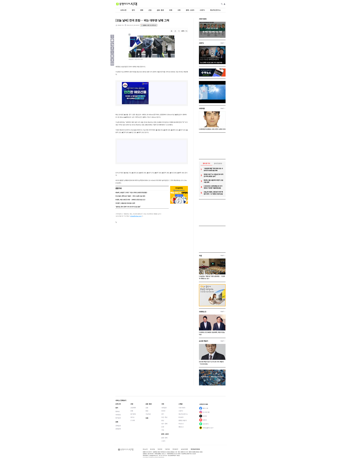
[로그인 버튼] (224, 4)
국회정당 (118, 415)
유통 (131, 411)
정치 (133, 10)
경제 (141, 10)
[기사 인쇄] (171, 31)
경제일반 (118, 426)
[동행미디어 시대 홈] (126, 4)
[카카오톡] (112, 40)
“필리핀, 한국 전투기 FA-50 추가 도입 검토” (128, 207)
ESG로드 (181, 417)
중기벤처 (133, 414)
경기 (162, 414)
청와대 (117, 411)
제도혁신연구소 (215, 10)
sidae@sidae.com (136, 216)
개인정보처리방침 (195, 449)
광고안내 (152, 449)
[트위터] (112, 52)
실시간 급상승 (218, 163)
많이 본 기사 (206, 163)
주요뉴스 (181, 424)
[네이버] (112, 56)
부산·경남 (164, 417)
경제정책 (118, 429)
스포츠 (163, 441)
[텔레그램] (112, 60)
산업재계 (133, 408)
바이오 (132, 417)
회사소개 (145, 449)
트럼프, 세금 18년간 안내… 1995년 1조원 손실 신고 (130, 199)
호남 (162, 420)
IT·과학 (132, 420)
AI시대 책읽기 (203, 341)
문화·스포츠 (190, 10)
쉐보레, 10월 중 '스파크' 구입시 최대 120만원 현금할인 (131, 192)
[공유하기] (175, 31)
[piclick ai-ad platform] (138, 36)
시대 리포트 (203, 19)
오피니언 (123, 10)
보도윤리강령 (184, 449)
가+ (186, 31)
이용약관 (167, 449)
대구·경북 (164, 424)
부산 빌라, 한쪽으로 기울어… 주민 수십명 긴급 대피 (130, 196)
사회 (179, 10)
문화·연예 (164, 438)
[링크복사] (112, 64)
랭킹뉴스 (181, 427)
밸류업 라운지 (182, 420)
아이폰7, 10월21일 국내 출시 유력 (125, 203)
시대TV (202, 10)
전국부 (163, 411)
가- (179, 31)
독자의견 (160, 449)
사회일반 (164, 408)
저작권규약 (175, 449)
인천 (162, 427)
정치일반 (118, 418)
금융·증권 (160, 10)
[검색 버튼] (222, 4)
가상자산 (148, 414)
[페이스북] (112, 48)
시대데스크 (202, 311)
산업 (149, 10)
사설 (200, 255)
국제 (170, 10)
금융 (147, 408)
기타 (162, 430)
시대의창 (202, 108)
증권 (147, 411)
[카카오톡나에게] (112, 44)
